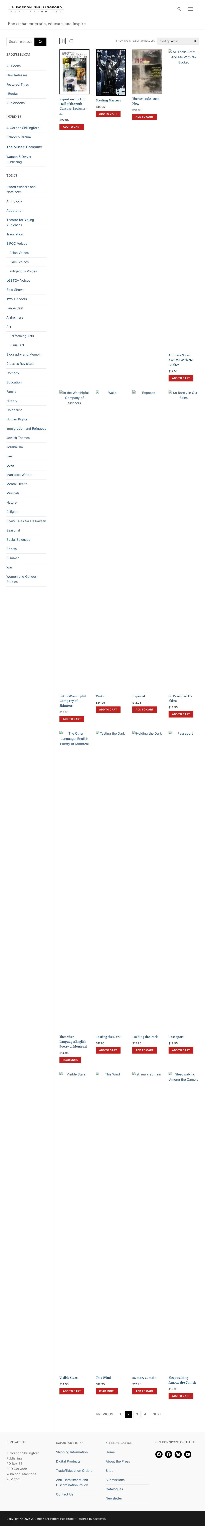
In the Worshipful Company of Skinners (72, 701)
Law (9, 456)
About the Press (118, 1461)
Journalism (14, 447)
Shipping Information (72, 1452)
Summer (12, 558)
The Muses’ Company (24, 147)
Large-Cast (14, 308)
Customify (100, 1518)
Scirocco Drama (18, 137)
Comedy (12, 373)
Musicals (12, 493)
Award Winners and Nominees (21, 189)
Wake (100, 696)
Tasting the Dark (108, 1036)
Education (14, 382)
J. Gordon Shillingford (22, 128)
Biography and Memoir (23, 354)
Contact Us (64, 1494)
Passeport (176, 1036)
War (9, 567)
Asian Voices (19, 253)
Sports (11, 549)
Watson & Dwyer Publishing (18, 159)
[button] (71, 127)
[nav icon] (190, 9)
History (11, 401)
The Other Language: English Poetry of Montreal (73, 1041)
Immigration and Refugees (26, 428)
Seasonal (13, 530)
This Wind (103, 1377)
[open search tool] (179, 9)
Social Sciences (18, 540)
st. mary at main (144, 1377)
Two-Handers (16, 299)
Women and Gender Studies (21, 579)
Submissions (115, 1480)
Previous (104, 1414)
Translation (14, 234)
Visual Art (16, 345)
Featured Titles (17, 84)
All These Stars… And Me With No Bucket (181, 360)
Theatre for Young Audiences (20, 222)
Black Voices (19, 262)
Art (8, 327)
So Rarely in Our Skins (180, 698)
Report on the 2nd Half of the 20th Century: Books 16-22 (73, 106)
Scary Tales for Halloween (26, 521)
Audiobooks (15, 103)
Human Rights (16, 419)
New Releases (16, 75)
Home (110, 1452)
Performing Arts (21, 336)
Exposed (138, 696)
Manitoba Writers (19, 475)
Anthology (14, 201)
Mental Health (16, 484)
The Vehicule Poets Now (145, 101)
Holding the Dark (145, 1036)
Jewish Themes (18, 438)
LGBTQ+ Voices (18, 280)
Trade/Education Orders (74, 1471)
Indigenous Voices (23, 271)
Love (10, 465)
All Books (13, 66)
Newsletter (114, 1498)
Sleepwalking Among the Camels (182, 1380)
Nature (11, 502)
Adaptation (14, 211)
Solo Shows (15, 290)
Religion (12, 512)
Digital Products (68, 1461)
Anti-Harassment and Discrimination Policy (72, 1482)
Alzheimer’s (14, 317)
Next (157, 1414)
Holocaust (14, 410)
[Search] (40, 42)
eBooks (12, 94)
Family (11, 391)
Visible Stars (68, 1377)
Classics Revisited (20, 364)
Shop (110, 1471)
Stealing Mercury (108, 100)
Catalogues (114, 1489)
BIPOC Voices (16, 243)
